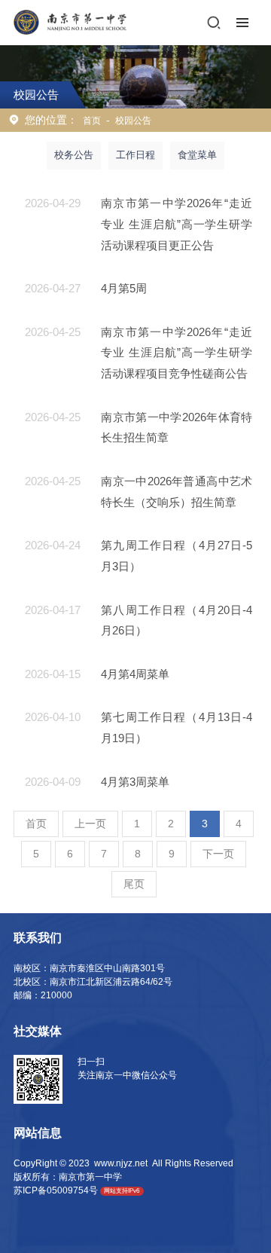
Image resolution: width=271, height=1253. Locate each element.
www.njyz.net (121, 1163)
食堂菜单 (197, 155)
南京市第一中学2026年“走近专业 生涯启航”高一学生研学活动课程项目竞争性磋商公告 (176, 352)
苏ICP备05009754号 (56, 1190)
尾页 (134, 884)
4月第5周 (124, 288)
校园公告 (133, 120)
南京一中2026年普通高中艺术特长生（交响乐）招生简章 (176, 492)
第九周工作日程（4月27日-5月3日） (176, 556)
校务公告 (73, 155)
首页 (92, 120)
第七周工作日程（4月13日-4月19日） (176, 727)
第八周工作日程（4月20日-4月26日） (176, 620)
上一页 (90, 824)
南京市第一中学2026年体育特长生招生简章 (176, 428)
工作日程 (135, 155)
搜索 (214, 22)
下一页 (218, 854)
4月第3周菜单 (135, 781)
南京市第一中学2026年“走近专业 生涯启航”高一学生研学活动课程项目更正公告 (176, 224)
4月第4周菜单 (135, 674)
